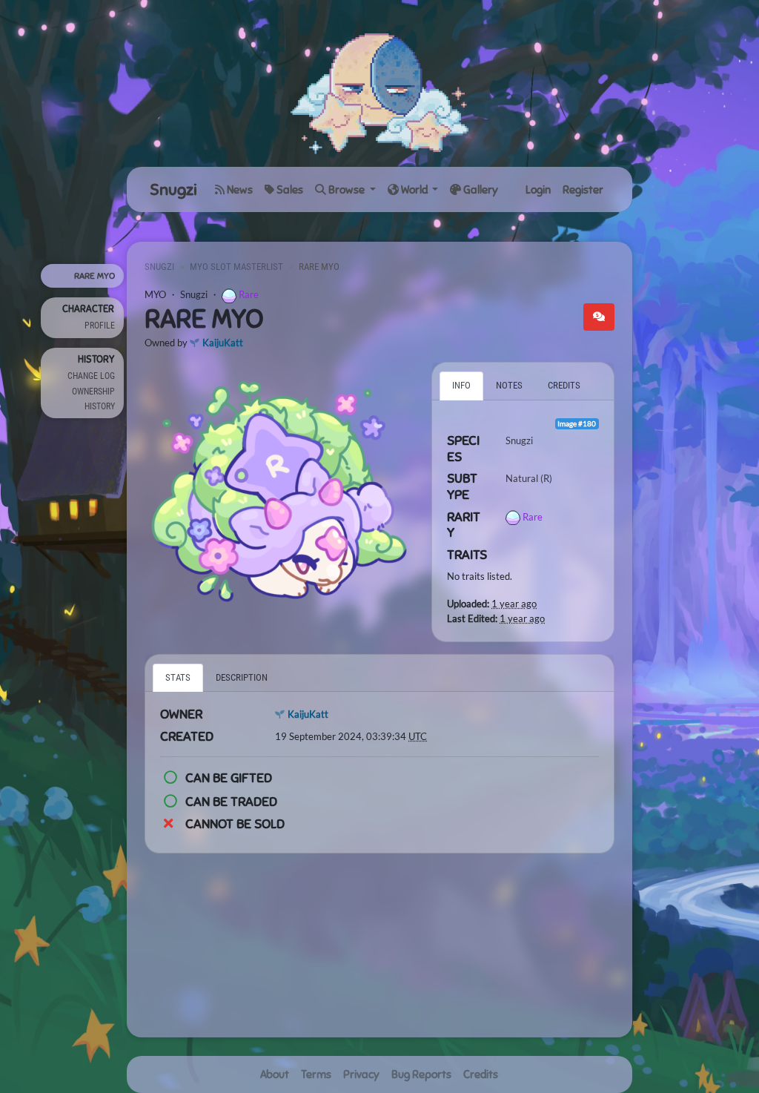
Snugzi (173, 189)
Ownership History (93, 398)
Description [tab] (242, 677)
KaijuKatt (222, 343)
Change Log (91, 376)
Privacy (361, 1074)
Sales (288, 190)
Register (583, 190)
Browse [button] (346, 190)
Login (538, 190)
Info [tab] (461, 385)
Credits (480, 1074)
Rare (249, 294)
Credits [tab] (564, 385)
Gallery (479, 190)
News (239, 190)
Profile (99, 325)
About (274, 1074)
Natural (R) (529, 478)
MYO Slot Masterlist (236, 266)
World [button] (414, 190)
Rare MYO (94, 276)
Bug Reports (421, 1074)
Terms (316, 1074)
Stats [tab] (177, 677)
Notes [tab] (509, 385)
